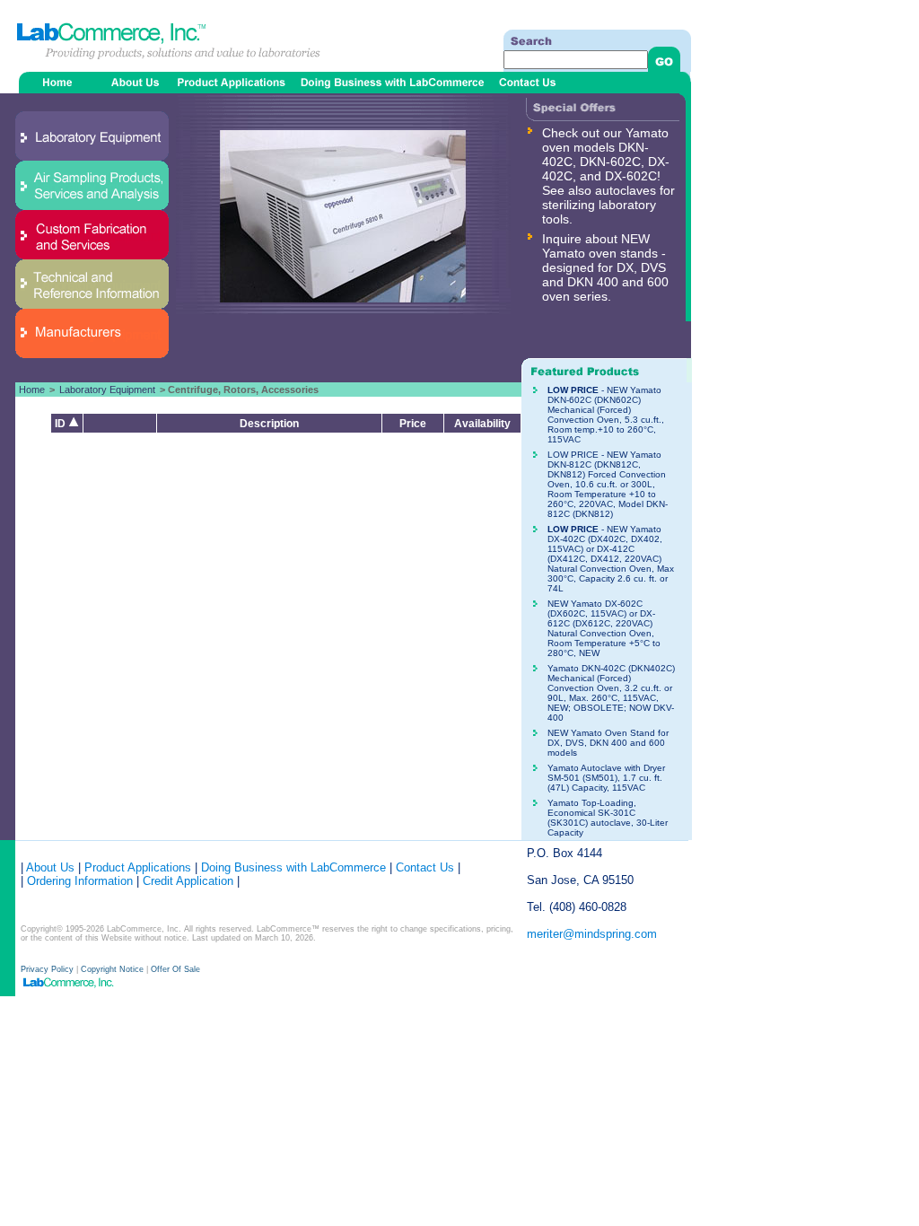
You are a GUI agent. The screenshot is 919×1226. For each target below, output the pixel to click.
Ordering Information (78, 881)
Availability (482, 423)
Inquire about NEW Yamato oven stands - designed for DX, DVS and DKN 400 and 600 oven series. (605, 267)
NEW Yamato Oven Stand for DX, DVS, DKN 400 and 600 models (608, 742)
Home (32, 389)
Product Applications (137, 867)
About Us (50, 867)
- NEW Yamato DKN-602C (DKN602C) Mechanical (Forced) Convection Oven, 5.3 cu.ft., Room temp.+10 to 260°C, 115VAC (605, 414)
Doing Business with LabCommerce (293, 867)
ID (61, 423)
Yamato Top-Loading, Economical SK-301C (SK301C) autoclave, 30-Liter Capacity (607, 817)
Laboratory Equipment (107, 389)
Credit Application (188, 881)
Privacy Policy (48, 969)
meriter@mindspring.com (592, 934)
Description (269, 423)
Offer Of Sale (175, 969)
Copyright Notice (112, 969)
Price (412, 423)
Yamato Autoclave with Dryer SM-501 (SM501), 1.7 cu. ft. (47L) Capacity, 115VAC (606, 778)
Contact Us (425, 867)
